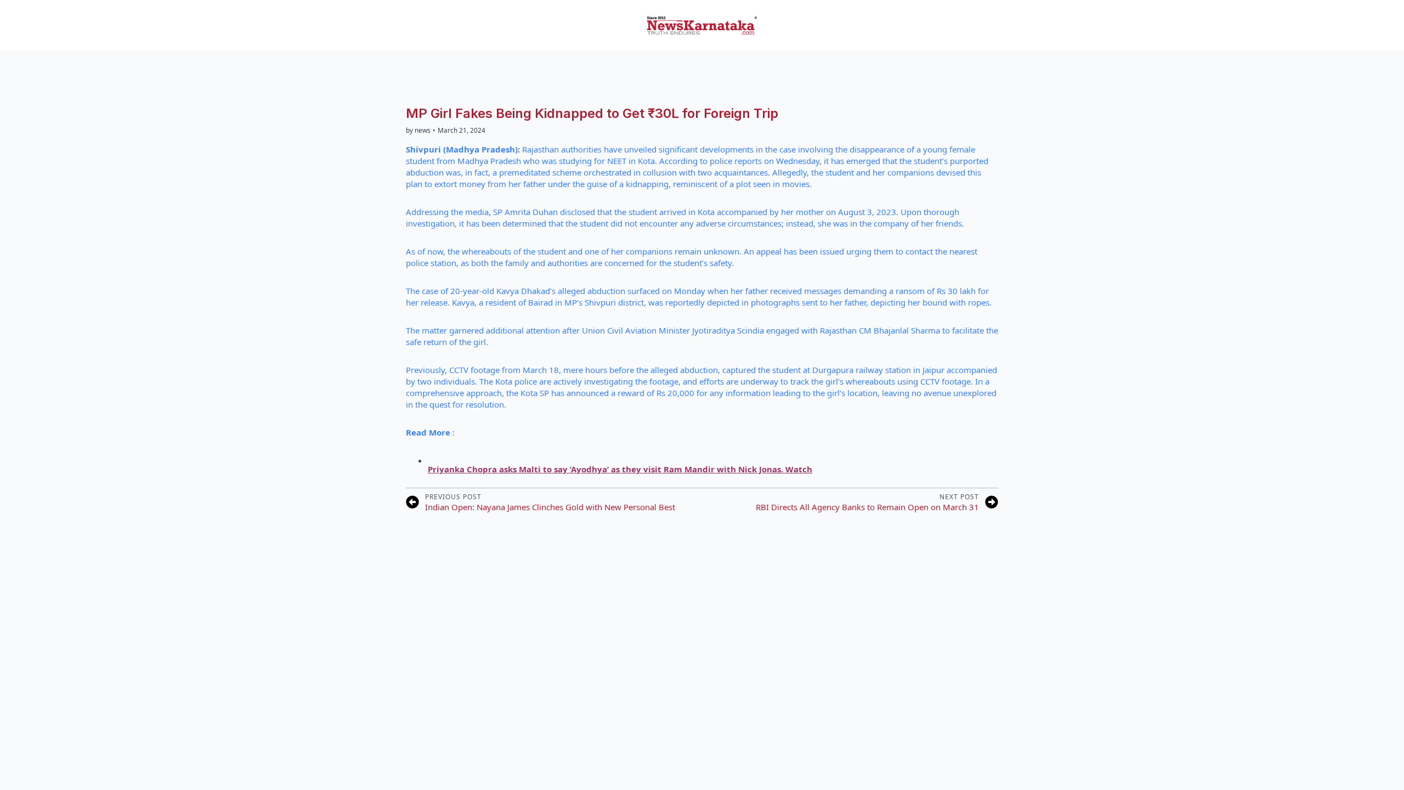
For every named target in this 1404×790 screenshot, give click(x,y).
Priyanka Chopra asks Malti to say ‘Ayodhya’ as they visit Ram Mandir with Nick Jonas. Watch (620, 469)
